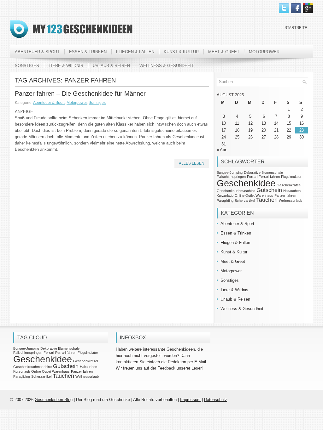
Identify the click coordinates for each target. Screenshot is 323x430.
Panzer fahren (285, 195)
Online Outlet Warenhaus (254, 195)
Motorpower (264, 51)
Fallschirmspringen (231, 176)
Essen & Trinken (88, 51)
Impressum (190, 399)
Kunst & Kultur (181, 51)
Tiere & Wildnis (66, 65)
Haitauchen (292, 191)
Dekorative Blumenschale (263, 172)
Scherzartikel (245, 200)
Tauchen (267, 200)
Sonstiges (27, 65)
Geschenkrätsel (289, 185)
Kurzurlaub (225, 195)
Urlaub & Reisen (111, 65)
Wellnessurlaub (290, 200)
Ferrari (252, 176)
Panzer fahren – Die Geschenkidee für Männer (80, 93)
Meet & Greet (223, 51)
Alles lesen (191, 163)
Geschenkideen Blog (54, 399)
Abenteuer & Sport (37, 51)
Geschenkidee (246, 183)
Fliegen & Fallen (135, 51)
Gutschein (269, 190)
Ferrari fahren (269, 176)
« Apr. (222, 149)
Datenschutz (215, 399)
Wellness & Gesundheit (166, 65)
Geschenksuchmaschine (236, 191)
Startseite (296, 27)
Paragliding (225, 200)
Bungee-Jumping (230, 172)
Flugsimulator (291, 176)
